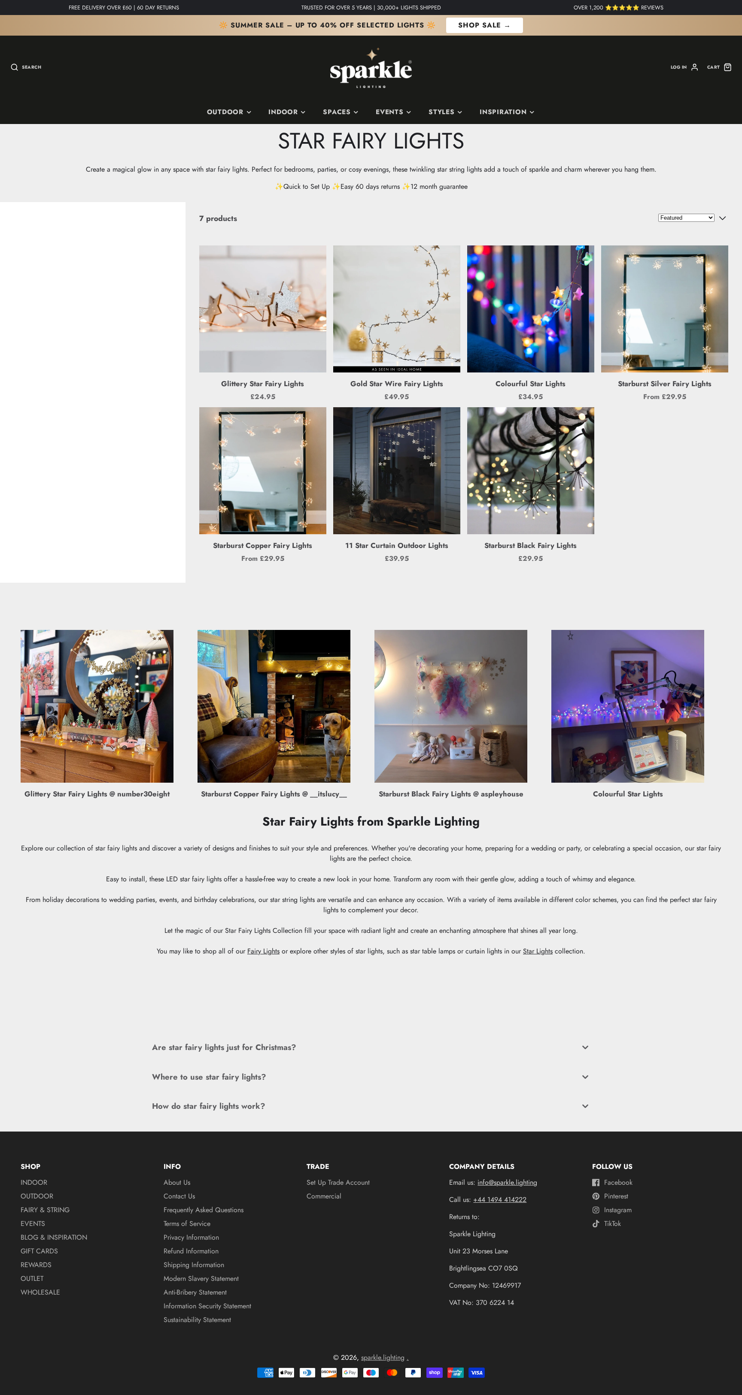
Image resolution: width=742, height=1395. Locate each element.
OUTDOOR (37, 1196)
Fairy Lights (263, 951)
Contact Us (179, 1196)
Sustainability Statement (197, 1320)
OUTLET (32, 1278)
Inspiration (503, 112)
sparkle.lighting (382, 1357)
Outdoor (225, 112)
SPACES (337, 112)
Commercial (324, 1196)
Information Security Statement (207, 1306)
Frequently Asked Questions (203, 1210)
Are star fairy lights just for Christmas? (224, 1047)
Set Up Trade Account (338, 1182)
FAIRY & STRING (45, 1210)
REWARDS (36, 1265)
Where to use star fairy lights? (209, 1077)
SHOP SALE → (484, 25)
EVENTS (33, 1224)
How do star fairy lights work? (208, 1106)
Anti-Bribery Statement (195, 1292)
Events (390, 112)
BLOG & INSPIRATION (54, 1237)
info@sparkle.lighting (507, 1182)
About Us (177, 1182)
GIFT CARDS (39, 1251)
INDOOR (283, 112)
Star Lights (538, 951)
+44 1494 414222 (499, 1199)
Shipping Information (194, 1265)
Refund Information (191, 1251)
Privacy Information (191, 1237)
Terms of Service (187, 1224)
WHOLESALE (40, 1292)
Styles (442, 112)
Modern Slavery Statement (201, 1278)
